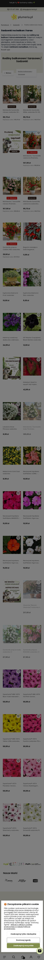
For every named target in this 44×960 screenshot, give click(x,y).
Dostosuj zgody (23, 940)
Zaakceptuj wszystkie (23, 945)
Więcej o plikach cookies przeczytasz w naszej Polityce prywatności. (18, 926)
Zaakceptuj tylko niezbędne (23, 934)
